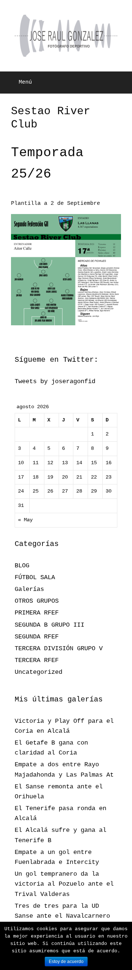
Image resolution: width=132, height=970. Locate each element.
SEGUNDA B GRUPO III (49, 624)
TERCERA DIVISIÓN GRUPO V (59, 648)
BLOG (22, 565)
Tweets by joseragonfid (55, 381)
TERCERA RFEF (37, 660)
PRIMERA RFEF (37, 612)
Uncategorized (38, 672)
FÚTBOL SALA (35, 577)
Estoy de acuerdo (66, 961)
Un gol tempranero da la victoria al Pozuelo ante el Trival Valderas (64, 884)
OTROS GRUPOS (37, 601)
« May (25, 520)
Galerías (29, 589)
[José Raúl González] (66, 36)
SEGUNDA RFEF (37, 636)
